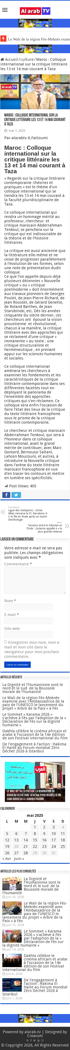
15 (35, 840)
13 (16, 840)
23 (44, 846)
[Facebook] (31, 1040)
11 (63, 833)
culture (27, 59)
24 (54, 846)
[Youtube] (38, 1040)
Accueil (11, 59)
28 (26, 853)
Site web (12, 628)
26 (7, 853)
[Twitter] (34, 1040)
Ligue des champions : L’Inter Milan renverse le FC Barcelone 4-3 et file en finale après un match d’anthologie (28, 513)
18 (63, 840)
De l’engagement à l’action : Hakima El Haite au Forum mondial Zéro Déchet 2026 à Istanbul (34, 747)
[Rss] (27, 1040)
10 (54, 833)
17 (54, 840)
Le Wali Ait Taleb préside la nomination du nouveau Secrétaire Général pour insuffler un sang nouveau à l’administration (34, 795)
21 (26, 846)
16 (44, 840)
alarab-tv (32, 1031)
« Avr (6, 858)
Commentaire (18, 564)
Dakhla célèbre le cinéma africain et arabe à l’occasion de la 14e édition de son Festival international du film (35, 734)
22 (35, 846)
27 (16, 853)
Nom (10, 600)
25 (63, 846)
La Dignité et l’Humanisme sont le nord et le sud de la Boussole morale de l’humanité (32, 688)
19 (7, 846)
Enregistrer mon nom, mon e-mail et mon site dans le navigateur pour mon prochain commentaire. (32, 649)
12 (7, 840)
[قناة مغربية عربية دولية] (35, 11)
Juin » (19, 858)
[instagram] (42, 1040)
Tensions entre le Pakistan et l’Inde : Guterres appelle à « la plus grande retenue (44, 527)
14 (26, 840)
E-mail (11, 614)
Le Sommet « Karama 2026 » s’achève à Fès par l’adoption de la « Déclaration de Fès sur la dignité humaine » (34, 719)
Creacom (35, 1035)
